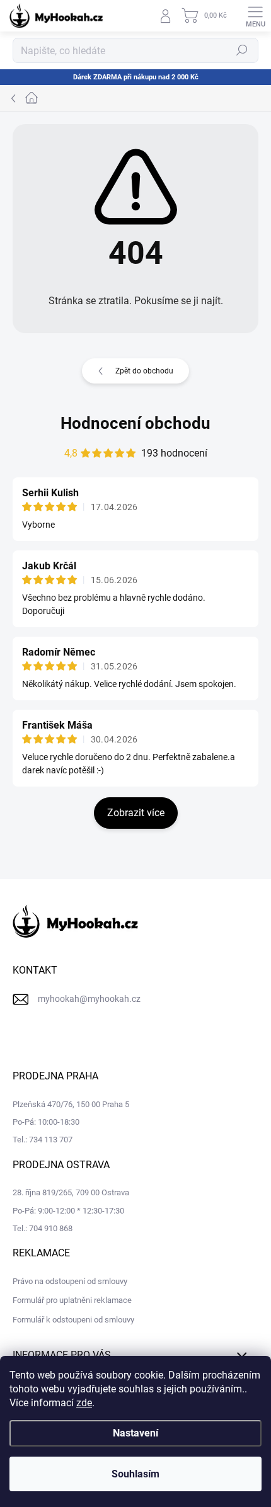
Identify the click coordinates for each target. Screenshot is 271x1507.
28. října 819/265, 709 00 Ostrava (71, 1192)
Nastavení (135, 1433)
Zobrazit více (135, 813)
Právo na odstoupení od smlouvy (70, 1281)
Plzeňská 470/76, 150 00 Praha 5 (71, 1104)
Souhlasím (135, 1474)
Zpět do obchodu (144, 371)
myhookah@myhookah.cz (89, 999)
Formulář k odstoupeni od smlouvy (73, 1319)
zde (84, 1403)
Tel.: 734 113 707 (42, 1139)
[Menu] (255, 15)
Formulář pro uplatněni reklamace (72, 1300)
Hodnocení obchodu (135, 423)
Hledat (242, 50)
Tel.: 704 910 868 (42, 1228)
